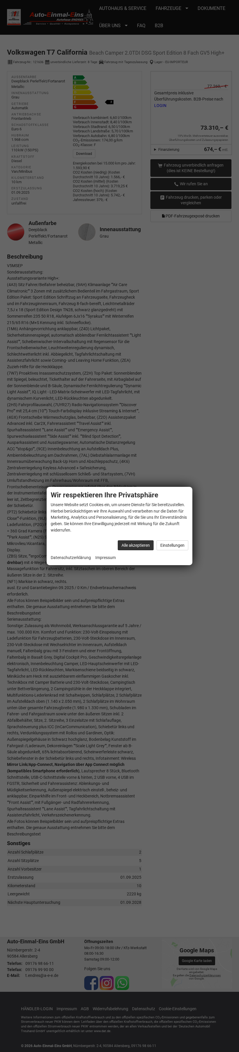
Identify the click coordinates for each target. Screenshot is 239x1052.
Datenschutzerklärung (71, 557)
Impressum (105, 557)
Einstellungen (172, 545)
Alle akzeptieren (136, 545)
